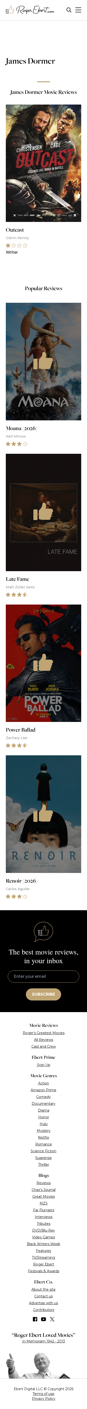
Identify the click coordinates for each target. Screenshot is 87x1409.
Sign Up (43, 1065)
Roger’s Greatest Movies (44, 1033)
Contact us (43, 1296)
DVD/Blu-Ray (43, 1230)
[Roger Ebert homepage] (30, 10)
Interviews (43, 1217)
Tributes (43, 1223)
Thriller (43, 1164)
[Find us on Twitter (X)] (52, 1319)
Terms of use (43, 1394)
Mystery (44, 1131)
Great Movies (43, 1196)
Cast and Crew (43, 1046)
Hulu (44, 1124)
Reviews (43, 1183)
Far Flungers (43, 1210)
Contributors (43, 1310)
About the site (43, 1289)
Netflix (43, 1137)
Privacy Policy (43, 1398)
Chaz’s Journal (44, 1190)
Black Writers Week (43, 1244)
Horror (43, 1117)
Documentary (43, 1103)
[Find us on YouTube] (43, 1319)
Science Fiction (43, 1151)
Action (43, 1083)
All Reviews (43, 1040)
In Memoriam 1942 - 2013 (43, 1341)
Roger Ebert (43, 1264)
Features (43, 1251)
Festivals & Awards (43, 1271)
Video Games (43, 1237)
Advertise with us (43, 1303)
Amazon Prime (43, 1090)
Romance (43, 1144)
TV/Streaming (43, 1257)
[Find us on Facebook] (35, 1319)
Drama (43, 1110)
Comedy (43, 1097)
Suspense (43, 1158)
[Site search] (69, 10)
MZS (44, 1203)
